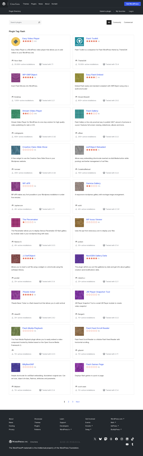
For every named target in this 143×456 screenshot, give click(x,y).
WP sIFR (26, 183)
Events (87, 422)
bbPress (115, 426)
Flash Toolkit (92, 38)
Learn (62, 419)
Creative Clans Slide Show (34, 147)
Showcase (38, 419)
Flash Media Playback (32, 328)
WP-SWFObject (29, 74)
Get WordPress (132, 4)
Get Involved (90, 419)
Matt (113, 422)
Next (78, 402)
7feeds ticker (28, 292)
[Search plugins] (39, 22)
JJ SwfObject (28, 255)
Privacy (11, 429)
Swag (88, 429)
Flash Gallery (92, 111)
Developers (64, 426)
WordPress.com (117, 419)
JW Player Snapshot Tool (98, 292)
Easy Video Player (31, 38)
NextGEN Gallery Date (96, 255)
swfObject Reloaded (96, 147)
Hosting (12, 426)
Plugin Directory (15, 11)
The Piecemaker (30, 219)
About (11, 419)
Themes (37, 422)
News (11, 422)
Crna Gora (34, 442)
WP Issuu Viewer (94, 219)
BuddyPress (116, 429)
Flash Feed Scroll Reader (97, 328)
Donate (89, 426)
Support (63, 422)
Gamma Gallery (93, 183)
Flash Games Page (95, 364)
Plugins (37, 426)
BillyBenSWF (28, 364)
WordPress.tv (66, 429)
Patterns (37, 429)
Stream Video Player (32, 111)
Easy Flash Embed (94, 74)
